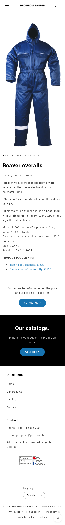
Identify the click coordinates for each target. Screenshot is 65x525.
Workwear (17, 155)
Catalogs (12, 399)
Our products (14, 391)
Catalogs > (32, 351)
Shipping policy (26, 517)
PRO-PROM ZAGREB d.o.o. (25, 506)
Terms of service (51, 512)
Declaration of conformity (31, 269)
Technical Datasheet (27, 264)
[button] (7, 5)
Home (6, 155)
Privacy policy (15, 512)
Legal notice (44, 517)
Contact (11, 407)
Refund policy (33, 512)
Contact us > (32, 302)
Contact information (51, 506)
